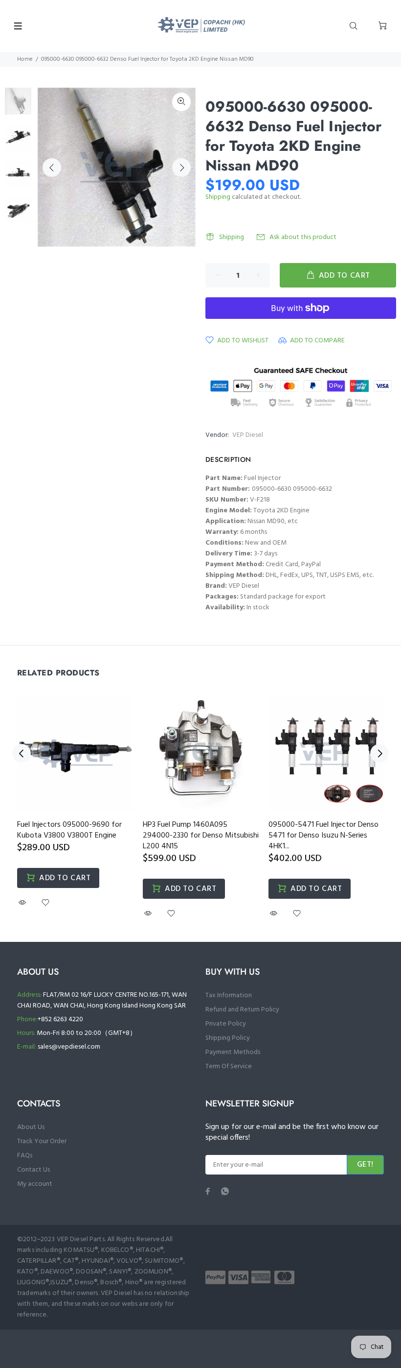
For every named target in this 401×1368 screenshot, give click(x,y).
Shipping (217, 197)
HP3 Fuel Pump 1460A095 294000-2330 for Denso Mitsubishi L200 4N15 (201, 835)
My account (34, 1184)
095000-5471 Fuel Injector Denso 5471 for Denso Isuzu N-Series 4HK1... (323, 835)
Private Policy (225, 1024)
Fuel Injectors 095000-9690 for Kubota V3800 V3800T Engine (69, 830)
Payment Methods (232, 1052)
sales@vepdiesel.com (69, 1047)
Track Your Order (42, 1141)
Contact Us (33, 1170)
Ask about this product (302, 237)
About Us (31, 1127)
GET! (365, 1164)
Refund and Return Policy (242, 1009)
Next (181, 167)
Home (25, 59)
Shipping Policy (227, 1038)
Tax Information (228, 995)
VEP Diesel (247, 435)
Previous (52, 167)
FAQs (24, 1155)
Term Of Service (228, 1066)
